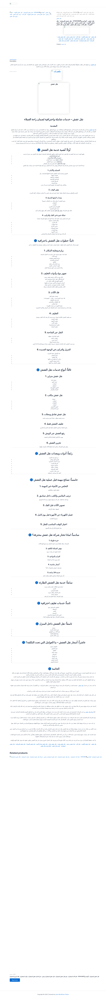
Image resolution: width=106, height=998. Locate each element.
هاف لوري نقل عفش (64, 40)
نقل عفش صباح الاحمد (80, 38)
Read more (15, 980)
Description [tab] (13, 61)
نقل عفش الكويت (85, 37)
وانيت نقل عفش (74, 40)
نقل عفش (91, 12)
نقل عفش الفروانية (20, 744)
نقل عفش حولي (90, 38)
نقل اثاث (78, 37)
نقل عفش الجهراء (69, 38)
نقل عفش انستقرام (84, 40)
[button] (50, 14)
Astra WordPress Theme (62, 994)
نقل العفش (93, 64)
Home (57, 12)
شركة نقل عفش (89, 712)
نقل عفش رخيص (70, 37)
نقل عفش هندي (61, 37)
